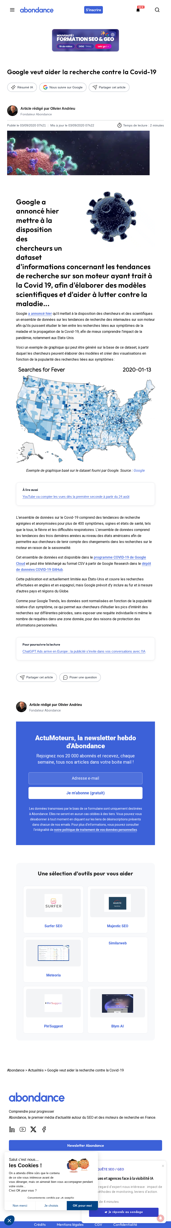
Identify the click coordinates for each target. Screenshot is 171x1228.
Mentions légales (70, 1224)
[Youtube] (23, 1129)
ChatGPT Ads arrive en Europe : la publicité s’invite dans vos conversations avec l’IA (83, 651)
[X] (33, 1129)
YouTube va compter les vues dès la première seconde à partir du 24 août (75, 496)
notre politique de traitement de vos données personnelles (95, 830)
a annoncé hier (40, 313)
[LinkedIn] (12, 1129)
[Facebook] (44, 1129)
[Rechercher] (157, 9)
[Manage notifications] (160, 1218)
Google (139, 470)
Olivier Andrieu (62, 108)
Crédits (40, 1224)
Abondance (15, 1070)
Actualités (36, 1070)
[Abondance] (36, 9)
